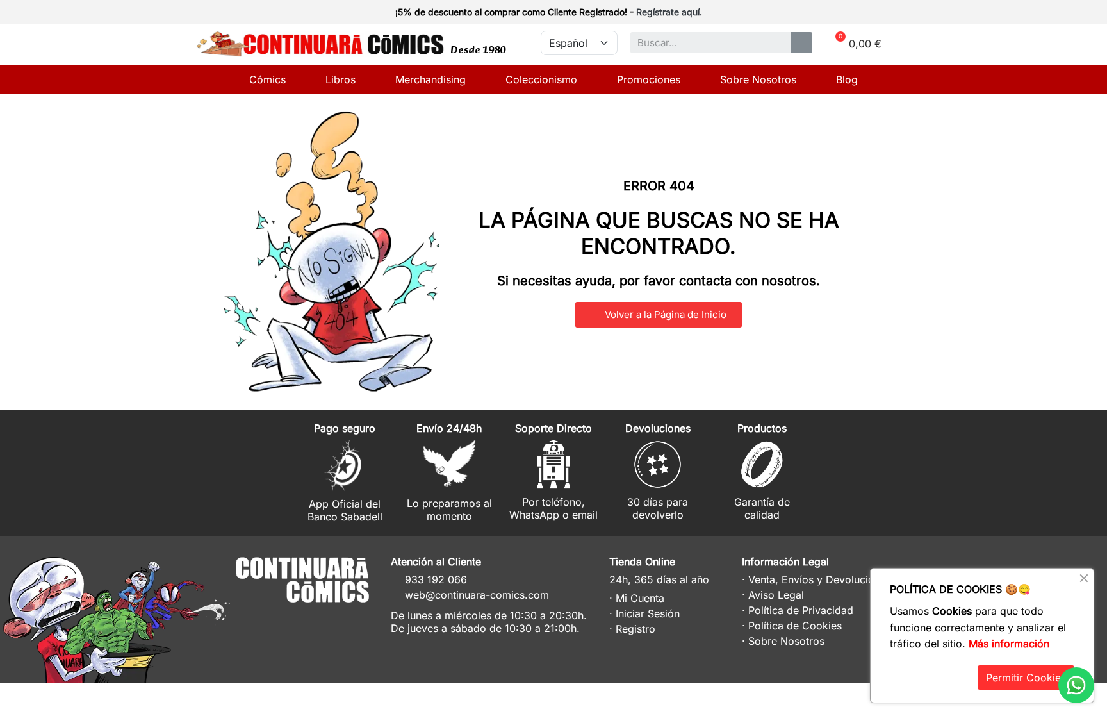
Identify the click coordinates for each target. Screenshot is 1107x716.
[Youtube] (351, 620)
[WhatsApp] (1076, 685)
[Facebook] (328, 620)
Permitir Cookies (1026, 677)
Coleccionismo (541, 79)
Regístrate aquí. (669, 11)
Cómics (267, 79)
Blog (847, 79)
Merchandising (430, 79)
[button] (658, 315)
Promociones (648, 79)
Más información (1009, 643)
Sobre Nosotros (758, 79)
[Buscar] (801, 42)
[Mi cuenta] (888, 13)
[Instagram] (304, 620)
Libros (340, 79)
